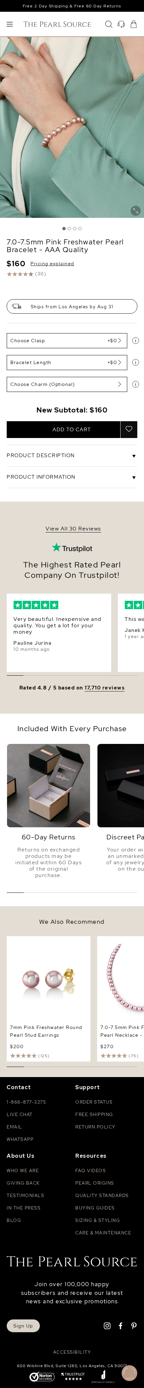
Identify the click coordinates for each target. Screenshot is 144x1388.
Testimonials (25, 1195)
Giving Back (23, 1183)
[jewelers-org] (103, 1377)
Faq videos (90, 1171)
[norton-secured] (42, 1377)
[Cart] (133, 24)
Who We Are (23, 1171)
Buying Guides (95, 1208)
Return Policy (95, 1127)
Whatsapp (20, 1139)
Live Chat (20, 1114)
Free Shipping (94, 1114)
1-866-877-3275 (26, 1102)
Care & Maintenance (103, 1233)
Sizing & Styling (97, 1220)
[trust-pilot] (73, 1377)
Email (14, 1127)
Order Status (94, 1102)
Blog (14, 1220)
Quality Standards (102, 1195)
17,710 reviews (105, 688)
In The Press (24, 1208)
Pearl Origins (94, 1183)
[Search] (109, 24)
